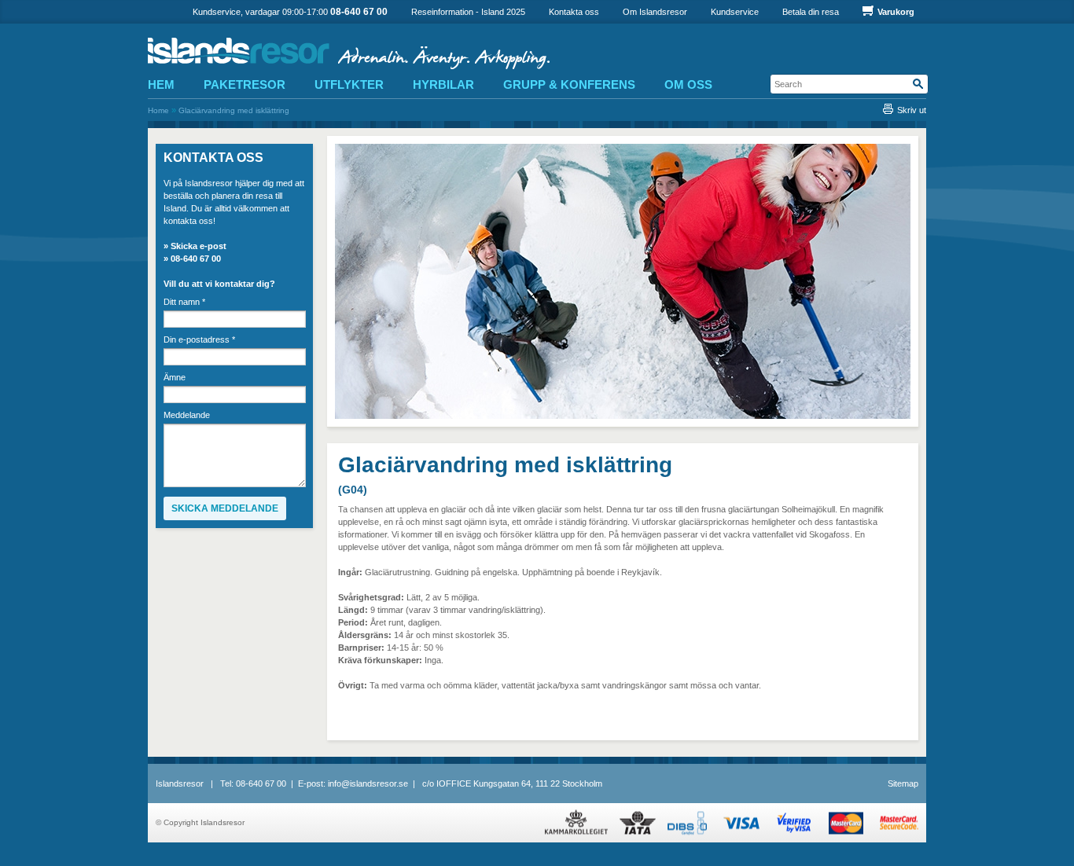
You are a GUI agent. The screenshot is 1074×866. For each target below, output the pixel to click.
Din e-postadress (199, 340)
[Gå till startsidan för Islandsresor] (365, 53)
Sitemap (903, 783)
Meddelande (187, 415)
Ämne (175, 377)
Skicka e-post (198, 246)
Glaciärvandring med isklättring (233, 110)
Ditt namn (184, 302)
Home (158, 110)
